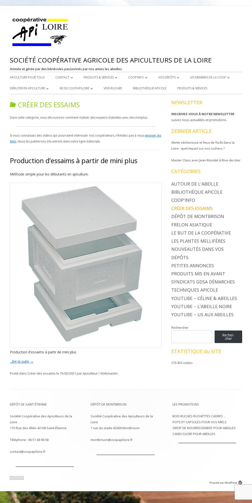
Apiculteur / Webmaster (100, 373)
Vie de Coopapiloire (74, 88)
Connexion (17, 477)
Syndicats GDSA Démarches (203, 282)
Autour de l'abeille (194, 184)
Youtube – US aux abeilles (202, 314)
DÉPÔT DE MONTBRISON (108, 404)
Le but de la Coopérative (201, 233)
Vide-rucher (113, 88)
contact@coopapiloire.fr (28, 451)
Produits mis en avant (198, 274)
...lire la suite (21, 361)
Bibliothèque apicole (149, 88)
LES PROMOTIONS (186, 404)
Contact (62, 77)
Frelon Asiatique (191, 225)
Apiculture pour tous (27, 77)
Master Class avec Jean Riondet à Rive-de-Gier (205, 160)
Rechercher (180, 327)
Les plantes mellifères (198, 241)
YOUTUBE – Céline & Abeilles (204, 298)
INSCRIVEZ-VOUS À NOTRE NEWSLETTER (202, 114)
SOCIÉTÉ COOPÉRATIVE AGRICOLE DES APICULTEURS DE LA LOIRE (111, 60)
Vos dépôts (167, 77)
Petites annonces (192, 265)
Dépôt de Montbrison (197, 216)
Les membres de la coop (208, 77)
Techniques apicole (194, 290)
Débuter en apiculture (27, 88)
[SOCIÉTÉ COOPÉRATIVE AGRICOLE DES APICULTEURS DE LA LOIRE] (40, 46)
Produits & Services (99, 77)
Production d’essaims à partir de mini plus (73, 160)
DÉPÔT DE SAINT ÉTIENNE (28, 404)
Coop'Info (183, 200)
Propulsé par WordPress (223, 482)
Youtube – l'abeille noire (201, 306)
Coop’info (136, 77)
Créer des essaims (42, 373)
